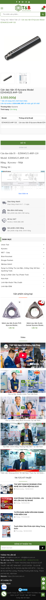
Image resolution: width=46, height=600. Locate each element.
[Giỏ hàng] (43, 9)
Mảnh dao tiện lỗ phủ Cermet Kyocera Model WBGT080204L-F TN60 (35, 324)
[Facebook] (43, 579)
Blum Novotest (6, 256)
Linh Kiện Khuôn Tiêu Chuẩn (11, 282)
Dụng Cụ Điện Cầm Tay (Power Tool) (15, 275)
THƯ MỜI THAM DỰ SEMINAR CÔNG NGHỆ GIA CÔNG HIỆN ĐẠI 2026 (28, 485)
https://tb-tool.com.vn (15, 576)
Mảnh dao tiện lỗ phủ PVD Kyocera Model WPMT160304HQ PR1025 (11, 324)
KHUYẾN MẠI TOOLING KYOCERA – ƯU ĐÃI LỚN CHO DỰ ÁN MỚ (29, 499)
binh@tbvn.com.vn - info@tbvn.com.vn (20, 557)
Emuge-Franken (7, 260)
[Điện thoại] (4, 594)
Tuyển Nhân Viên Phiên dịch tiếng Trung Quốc (29, 527)
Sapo (28, 598)
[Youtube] (43, 587)
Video (23, 337)
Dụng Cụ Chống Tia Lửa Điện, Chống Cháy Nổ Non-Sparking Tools (20, 269)
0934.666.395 (19, 222)
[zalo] (4, 587)
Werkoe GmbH (6, 264)
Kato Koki (4, 278)
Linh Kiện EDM (6, 286)
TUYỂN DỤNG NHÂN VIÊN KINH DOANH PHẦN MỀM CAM (29, 513)
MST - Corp (5, 252)
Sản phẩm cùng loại (22, 294)
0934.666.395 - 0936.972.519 (26, 560)
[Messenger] (43, 583)
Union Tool (5, 245)
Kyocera (4, 249)
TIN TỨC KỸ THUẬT (23, 478)
